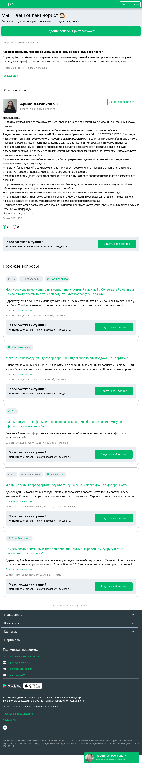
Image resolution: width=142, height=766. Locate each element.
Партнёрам (12, 640)
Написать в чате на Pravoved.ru (25, 656)
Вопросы (8, 42)
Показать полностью (19, 310)
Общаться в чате (123, 102)
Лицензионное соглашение (18, 713)
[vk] (5, 727)
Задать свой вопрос (117, 243)
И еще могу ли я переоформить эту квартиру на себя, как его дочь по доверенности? (67, 485)
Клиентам (11, 623)
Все (14, 411)
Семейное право (21, 538)
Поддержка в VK (17, 675)
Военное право (59, 279)
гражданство (10, 75)
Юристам (10, 631)
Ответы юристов (15, 90)
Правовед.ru (13, 614)
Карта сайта (10, 719)
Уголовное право (21, 347)
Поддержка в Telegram (20, 668)
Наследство (57, 474)
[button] (111, 757)
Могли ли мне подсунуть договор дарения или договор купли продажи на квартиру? (67, 358)
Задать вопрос (130, 4)
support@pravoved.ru (19, 662)
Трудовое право (26, 42)
